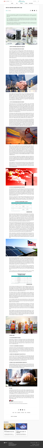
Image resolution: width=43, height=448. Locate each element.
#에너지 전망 (22, 412)
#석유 (15, 412)
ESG (16, 3)
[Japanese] (5, 1)
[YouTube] (33, 442)
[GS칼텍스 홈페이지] (31, 442)
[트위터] (36, 10)
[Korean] (6, 1)
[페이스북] (34, 10)
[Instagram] (34, 442)
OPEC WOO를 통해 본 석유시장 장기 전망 (9, 431)
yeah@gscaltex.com (13, 445)
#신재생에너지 (18, 412)
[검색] (38, 1)
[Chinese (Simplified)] (4, 1)
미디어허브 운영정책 (34, 444)
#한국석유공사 (28, 412)
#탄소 (25, 412)
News (12, 3)
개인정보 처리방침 (37, 444)
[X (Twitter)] (38, 442)
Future (26, 3)
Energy (21, 3)
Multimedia (31, 3)
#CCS (13, 412)
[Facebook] (36, 442)
